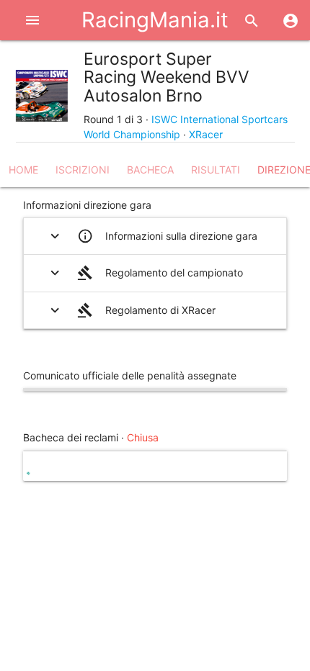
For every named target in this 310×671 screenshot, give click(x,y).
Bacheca (150, 169)
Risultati (215, 169)
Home (23, 169)
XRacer (206, 134)
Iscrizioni (83, 169)
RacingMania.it (155, 19)
